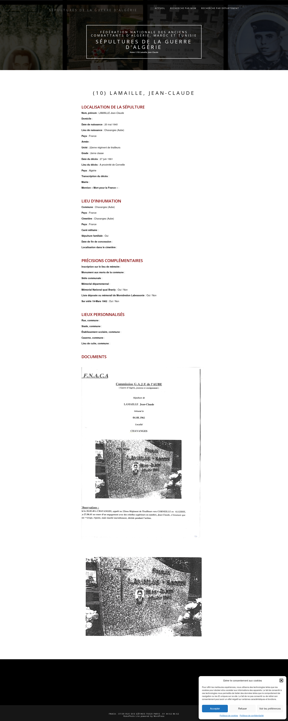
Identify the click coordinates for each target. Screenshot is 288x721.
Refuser (242, 708)
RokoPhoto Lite (132, 716)
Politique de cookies (229, 715)
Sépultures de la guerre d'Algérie (144, 44)
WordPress (159, 716)
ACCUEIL (160, 8)
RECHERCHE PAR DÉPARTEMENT (220, 8)
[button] (281, 680)
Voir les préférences (270, 708)
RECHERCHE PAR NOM (183, 8)
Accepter (215, 708)
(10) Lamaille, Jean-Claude (144, 92)
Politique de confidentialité (252, 715)
